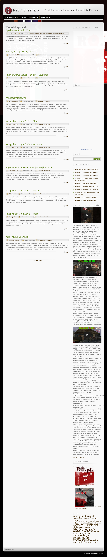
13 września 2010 (13, 78)
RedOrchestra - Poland (87, 149)
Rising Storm (95, 531)
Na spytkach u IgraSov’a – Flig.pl (22, 190)
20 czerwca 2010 (13, 124)
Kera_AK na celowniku (17, 237)
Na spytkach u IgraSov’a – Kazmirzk (24, 144)
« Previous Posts (37, 260)
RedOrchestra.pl (25, 10)
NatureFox (100, 553)
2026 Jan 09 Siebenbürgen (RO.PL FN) (86, 200)
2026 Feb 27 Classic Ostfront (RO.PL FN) (86, 175)
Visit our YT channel (78, 457)
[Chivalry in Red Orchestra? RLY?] (87, 215)
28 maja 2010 (12, 193)
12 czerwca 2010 (13, 147)
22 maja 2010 (12, 217)
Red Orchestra (83, 527)
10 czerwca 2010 (13, 170)
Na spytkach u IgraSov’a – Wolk (22, 213)
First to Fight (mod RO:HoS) (85, 521)
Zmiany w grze (91, 542)
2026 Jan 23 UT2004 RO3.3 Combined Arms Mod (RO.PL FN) (87, 193)
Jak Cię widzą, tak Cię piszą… (21, 51)
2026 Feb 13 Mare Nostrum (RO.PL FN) (86, 183)
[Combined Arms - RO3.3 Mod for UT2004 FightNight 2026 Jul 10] (87, 335)
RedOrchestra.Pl (34, 33)
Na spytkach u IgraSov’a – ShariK (23, 121)
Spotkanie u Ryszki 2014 (18, 30)
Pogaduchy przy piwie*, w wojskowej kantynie (29, 167)
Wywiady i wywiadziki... (59, 33)
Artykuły (76, 516)
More (67, 43)
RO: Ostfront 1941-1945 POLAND (88, 507)
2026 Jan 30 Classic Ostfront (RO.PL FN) (86, 189)
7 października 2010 (14, 54)
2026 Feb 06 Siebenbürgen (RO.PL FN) (86, 186)
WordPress (93, 553)
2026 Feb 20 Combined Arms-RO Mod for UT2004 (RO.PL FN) (87, 179)
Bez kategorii (87, 516)
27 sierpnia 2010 (13, 101)
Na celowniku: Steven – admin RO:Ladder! (27, 74)
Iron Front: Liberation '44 (89, 523)
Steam (87, 535)
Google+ (2, 1)
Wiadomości (43, 33)
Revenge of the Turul (81, 531)
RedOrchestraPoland (81, 485)
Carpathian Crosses (81, 519)
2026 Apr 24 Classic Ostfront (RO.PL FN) (86, 169)
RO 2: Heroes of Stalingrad (81, 534)
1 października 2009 (14, 240)
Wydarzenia (49, 33)
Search (97, 159)
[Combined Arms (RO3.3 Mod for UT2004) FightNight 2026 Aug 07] (87, 268)
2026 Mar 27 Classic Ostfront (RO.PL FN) (86, 172)
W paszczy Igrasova (16, 98)
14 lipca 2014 (12, 33)
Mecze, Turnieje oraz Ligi (86, 526)
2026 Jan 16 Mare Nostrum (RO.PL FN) (86, 197)
